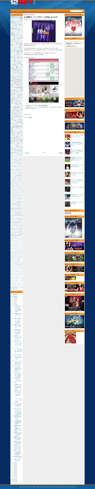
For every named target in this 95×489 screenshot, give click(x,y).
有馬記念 (18, 215)
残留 (20, 202)
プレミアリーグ (34, 11)
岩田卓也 (14, 252)
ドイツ (12, 58)
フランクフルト (16, 158)
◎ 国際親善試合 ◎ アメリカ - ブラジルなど (18, 418)
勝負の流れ (19, 79)
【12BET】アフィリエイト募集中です (17, 326)
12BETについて (20, 11)
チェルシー (19, 40)
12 (14, 298)
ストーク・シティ (17, 130)
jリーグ (38, 107)
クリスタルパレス (17, 100)
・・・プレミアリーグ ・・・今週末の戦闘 (18, 400)
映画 (16, 288)
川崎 (32, 108)
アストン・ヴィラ (17, 117)
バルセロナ (14, 38)
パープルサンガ (13, 280)
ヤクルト (20, 136)
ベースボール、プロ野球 (16, 89)
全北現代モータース (18, 287)
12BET (40, 486)
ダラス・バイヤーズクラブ (15, 274)
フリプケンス (13, 281)
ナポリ (14, 84)
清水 (21, 126)
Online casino (13, 238)
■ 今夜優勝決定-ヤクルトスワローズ (17, 315)
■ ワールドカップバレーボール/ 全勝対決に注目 (18, 362)
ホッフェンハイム (18, 182)
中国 (16, 116)
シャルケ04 (15, 102)
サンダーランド (16, 123)
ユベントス (13, 53)
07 (14, 464)
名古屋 (21, 116)
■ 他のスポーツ (77, 43)
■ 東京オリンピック (71, 46)
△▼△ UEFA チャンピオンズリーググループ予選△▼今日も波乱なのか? (18, 308)
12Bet (31, 107)
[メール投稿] (39, 105)
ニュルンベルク (17, 189)
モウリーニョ (13, 212)
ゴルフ (14, 114)
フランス (20, 67)
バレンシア (15, 119)
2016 (14, 294)
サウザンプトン (18, 93)
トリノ (16, 139)
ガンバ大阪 (42, 107)
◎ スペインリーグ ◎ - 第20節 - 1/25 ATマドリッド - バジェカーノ (77, 174)
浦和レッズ (55, 107)
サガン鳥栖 (19, 83)
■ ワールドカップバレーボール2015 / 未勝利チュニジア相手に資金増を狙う (17, 375)
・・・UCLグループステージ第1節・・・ (17, 381)
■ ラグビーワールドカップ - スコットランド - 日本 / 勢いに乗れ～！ (17, 343)
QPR (19, 175)
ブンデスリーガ (18, 33)
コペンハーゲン (19, 270)
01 (14, 476)
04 (14, 470)
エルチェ (20, 127)
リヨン (17, 173)
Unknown (33, 105)
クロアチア (13, 110)
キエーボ (20, 186)
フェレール (19, 280)
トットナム (19, 113)
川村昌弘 (12, 288)
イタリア (18, 64)
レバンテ (17, 159)
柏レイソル (36, 108)
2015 (14, 296)
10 (14, 302)
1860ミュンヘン (17, 237)
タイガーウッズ (16, 228)
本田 (17, 140)
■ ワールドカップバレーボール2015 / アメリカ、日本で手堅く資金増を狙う (17, 411)
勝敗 (20, 87)
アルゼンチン (19, 56)
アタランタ (17, 162)
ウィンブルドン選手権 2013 (16, 264)
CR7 (13, 208)
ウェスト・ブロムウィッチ (16, 168)
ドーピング (19, 278)
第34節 (15, 235)
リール (19, 183)
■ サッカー (69, 43)
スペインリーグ (18, 27)
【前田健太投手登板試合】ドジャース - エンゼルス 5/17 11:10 (77, 144)
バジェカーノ (18, 172)
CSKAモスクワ (14, 185)
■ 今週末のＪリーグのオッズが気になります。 (17, 337)
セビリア (15, 80)
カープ (19, 169)
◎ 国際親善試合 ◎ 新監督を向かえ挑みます (18, 422)
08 (14, 462)
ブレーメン (18, 191)
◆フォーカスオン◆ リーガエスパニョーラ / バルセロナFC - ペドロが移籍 (77, 151)
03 (14, 472)
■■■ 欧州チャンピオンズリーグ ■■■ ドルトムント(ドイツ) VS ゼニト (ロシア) (77, 159)
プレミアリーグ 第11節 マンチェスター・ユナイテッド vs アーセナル (77, 181)
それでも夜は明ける (19, 257)
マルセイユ (15, 132)
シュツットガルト (17, 129)
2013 (14, 481)
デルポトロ (17, 229)
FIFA (17, 208)
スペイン (17, 77)
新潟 (16, 107)
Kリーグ (17, 254)
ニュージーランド (19, 244)
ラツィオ (16, 97)
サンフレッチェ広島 (49, 107)
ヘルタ (12, 149)
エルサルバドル (19, 242)
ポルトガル (15, 94)
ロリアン (20, 221)
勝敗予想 (60, 107)
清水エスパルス (28, 108)
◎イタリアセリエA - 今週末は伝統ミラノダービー (18, 405)
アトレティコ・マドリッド (16, 49)
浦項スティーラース (15, 234)
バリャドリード (17, 179)
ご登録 (27, 11)
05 (14, 468)
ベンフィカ (16, 219)
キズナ (17, 268)
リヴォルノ (18, 232)
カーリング (13, 268)
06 (14, 466)
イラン (17, 120)
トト (14, 67)
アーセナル (17, 44)
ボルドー (13, 173)
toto (19, 51)
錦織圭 (16, 81)
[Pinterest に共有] (47, 105)
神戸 (21, 132)
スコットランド (16, 188)
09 (14, 304)
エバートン (19, 99)
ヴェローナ (18, 166)
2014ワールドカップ (16, 21)
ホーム (13, 11)
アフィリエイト (50, 11)
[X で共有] (44, 105)
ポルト (12, 192)
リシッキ (18, 251)
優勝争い (18, 160)
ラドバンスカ (17, 284)
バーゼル (16, 198)
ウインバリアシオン (14, 265)
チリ (18, 103)
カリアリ (20, 163)
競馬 (14, 127)
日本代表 (20, 43)
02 (14, 474)
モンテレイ (13, 251)
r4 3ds (72, 486)
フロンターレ (18, 248)
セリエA (20, 25)
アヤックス (13, 225)
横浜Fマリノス (16, 90)
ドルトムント (15, 45)
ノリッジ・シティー (17, 156)
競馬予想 (20, 122)
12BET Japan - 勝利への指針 (32, 486)
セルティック (15, 165)
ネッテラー (42, 11)
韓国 (14, 68)
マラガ (14, 183)
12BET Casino (46, 486)
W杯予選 (15, 137)
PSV (12, 209)
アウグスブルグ (16, 142)
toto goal (18, 50)
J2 (15, 87)
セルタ (21, 155)
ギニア (13, 244)
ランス (15, 221)
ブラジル (15, 57)
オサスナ (15, 186)
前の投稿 (61, 153)
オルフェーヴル (18, 267)
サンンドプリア (14, 271)
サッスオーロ (14, 155)
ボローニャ (18, 211)
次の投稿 (27, 153)
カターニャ (17, 178)
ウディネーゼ (14, 143)
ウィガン (14, 218)
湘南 (21, 140)
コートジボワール (17, 153)
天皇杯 (17, 214)
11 (14, 300)
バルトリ (13, 245)
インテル (13, 66)
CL (20, 57)
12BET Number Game (54, 486)
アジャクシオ (18, 224)
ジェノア (13, 125)
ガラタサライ (17, 195)
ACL (12, 162)
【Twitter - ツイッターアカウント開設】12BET (17, 447)
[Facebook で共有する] (45, 105)
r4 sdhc (75, 486)
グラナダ (20, 146)
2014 (14, 479)
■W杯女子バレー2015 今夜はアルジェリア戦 (18, 438)
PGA (20, 208)
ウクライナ (17, 209)
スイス (15, 112)
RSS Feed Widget (74, 94)
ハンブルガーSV (17, 148)
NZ (20, 254)
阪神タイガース (18, 152)
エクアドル (14, 169)
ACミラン (13, 51)
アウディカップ (14, 258)
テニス (17, 73)
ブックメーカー (15, 20)
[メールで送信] (41, 105)
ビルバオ (13, 136)
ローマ (16, 61)
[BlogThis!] (42, 105)
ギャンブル (20, 66)
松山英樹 (16, 126)
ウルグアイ (13, 91)
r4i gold (68, 486)
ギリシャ (15, 133)
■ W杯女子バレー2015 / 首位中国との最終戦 (17, 434)
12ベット (34, 107)
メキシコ (18, 109)
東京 (14, 99)
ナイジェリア (17, 135)
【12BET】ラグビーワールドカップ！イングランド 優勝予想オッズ (18, 393)
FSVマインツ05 (14, 76)
